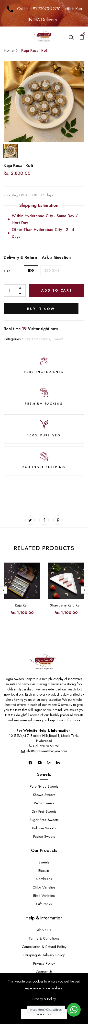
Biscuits (44, 870)
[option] (44, 101)
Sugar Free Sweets (44, 819)
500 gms (51, 270)
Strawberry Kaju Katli (66, 605)
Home (9, 50)
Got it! (44, 1014)
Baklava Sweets (44, 828)
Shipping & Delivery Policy (44, 955)
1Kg (31, 270)
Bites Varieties (44, 895)
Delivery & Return (20, 257)
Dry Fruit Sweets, (39, 339)
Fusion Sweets (44, 836)
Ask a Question (56, 257)
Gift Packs (44, 904)
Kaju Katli (22, 605)
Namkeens (44, 879)
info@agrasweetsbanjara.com (46, 751)
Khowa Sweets (44, 794)
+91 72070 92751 (46, 745)
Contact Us (44, 971)
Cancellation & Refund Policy (44, 946)
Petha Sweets (44, 803)
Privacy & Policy (44, 999)
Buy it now (41, 308)
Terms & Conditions (44, 938)
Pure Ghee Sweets (44, 786)
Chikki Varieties (44, 887)
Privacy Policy (44, 963)
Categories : (13, 339)
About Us (44, 930)
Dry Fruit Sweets (44, 811)
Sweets (58, 339)
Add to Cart (56, 290)
